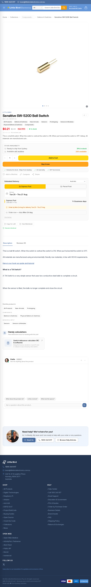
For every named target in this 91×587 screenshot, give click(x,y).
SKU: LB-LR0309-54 (9, 119)
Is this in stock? (33, 399)
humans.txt (7, 555)
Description (7, 243)
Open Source (9, 517)
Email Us (30, 440)
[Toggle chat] (84, 360)
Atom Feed (8, 545)
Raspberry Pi (8, 496)
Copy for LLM (11, 224)
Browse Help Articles (68, 440)
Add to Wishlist (11, 174)
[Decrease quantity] (5, 158)
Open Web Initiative (11, 538)
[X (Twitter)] (4, 564)
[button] (42, 105)
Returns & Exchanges (56, 524)
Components (27, 17)
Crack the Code (9, 521)
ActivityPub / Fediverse (12, 541)
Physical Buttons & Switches (13, 125)
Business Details (54, 510)
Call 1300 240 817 (54, 492)
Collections (14, 17)
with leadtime (19, 151)
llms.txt (6, 552)
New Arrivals (34, 122)
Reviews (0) (21, 243)
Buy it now (46, 164)
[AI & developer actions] (85, 115)
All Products (8, 122)
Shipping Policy (54, 521)
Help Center (52, 489)
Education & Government (57, 500)
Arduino (6, 500)
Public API (7, 548)
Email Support (53, 496)
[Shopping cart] (85, 8)
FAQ (49, 517)
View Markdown (27, 224)
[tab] (25, 186)
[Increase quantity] (14, 158)
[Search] (64, 8)
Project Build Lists (10, 510)
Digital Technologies (11, 492)
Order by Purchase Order (57, 507)
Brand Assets (53, 514)
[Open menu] (4, 7)
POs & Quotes (53, 503)
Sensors (44, 122)
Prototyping (54, 122)
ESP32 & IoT (8, 507)
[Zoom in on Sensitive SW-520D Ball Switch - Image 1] (45, 65)
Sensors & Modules (67, 122)
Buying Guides (9, 514)
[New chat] (81, 360)
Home (5, 17)
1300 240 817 (46, 440)
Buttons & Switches (44, 17)
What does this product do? (15, 399)
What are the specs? (48, 399)
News (6, 528)
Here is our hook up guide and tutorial (18, 263)
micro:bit (7, 503)
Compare (26, 174)
